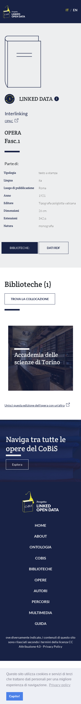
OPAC (9, 121)
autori (40, 591)
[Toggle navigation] (43, 12)
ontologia (40, 547)
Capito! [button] (14, 696)
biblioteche (40, 569)
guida (40, 623)
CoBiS (40, 558)
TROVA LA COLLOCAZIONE (30, 299)
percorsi (40, 601)
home (40, 525)
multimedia (40, 612)
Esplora (17, 464)
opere (41, 580)
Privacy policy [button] (59, 685)
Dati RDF (53, 248)
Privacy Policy (52, 646)
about (40, 536)
